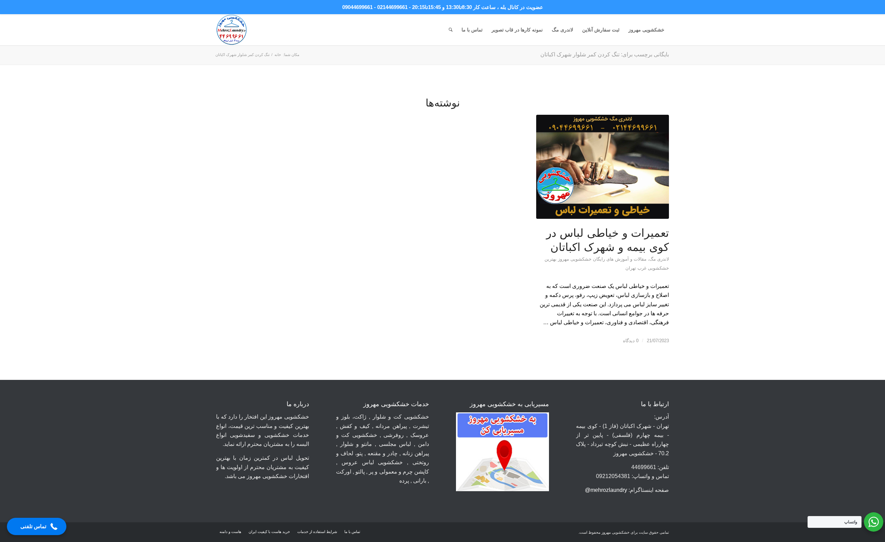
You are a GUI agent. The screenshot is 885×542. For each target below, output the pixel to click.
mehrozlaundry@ (606, 490)
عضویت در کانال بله (521, 7)
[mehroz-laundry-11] (231, 29)
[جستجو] (450, 29)
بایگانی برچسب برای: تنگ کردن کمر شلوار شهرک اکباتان (604, 54)
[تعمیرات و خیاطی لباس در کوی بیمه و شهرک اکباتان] (602, 167)
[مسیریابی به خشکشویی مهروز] (502, 453)
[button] (36, 526)
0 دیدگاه (631, 340)
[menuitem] (646, 29)
